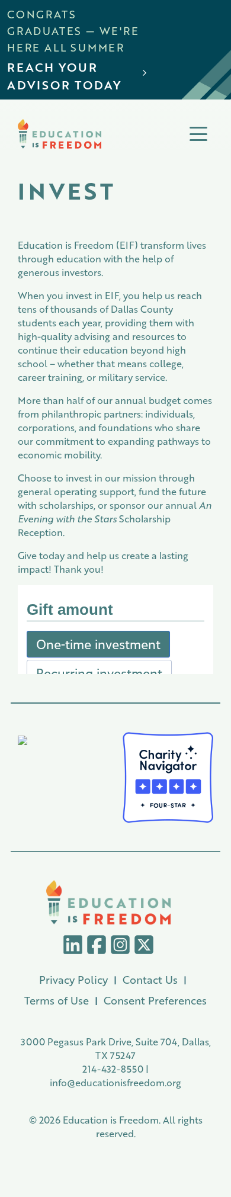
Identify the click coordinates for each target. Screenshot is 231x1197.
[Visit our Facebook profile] (96, 943)
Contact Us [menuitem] (150, 979)
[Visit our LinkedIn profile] (73, 943)
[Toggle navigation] (198, 134)
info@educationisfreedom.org (115, 1082)
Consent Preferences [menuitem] (155, 1000)
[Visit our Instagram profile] (120, 943)
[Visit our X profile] (144, 943)
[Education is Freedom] (59, 134)
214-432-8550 (112, 1069)
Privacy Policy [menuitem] (73, 979)
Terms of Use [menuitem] (56, 1000)
